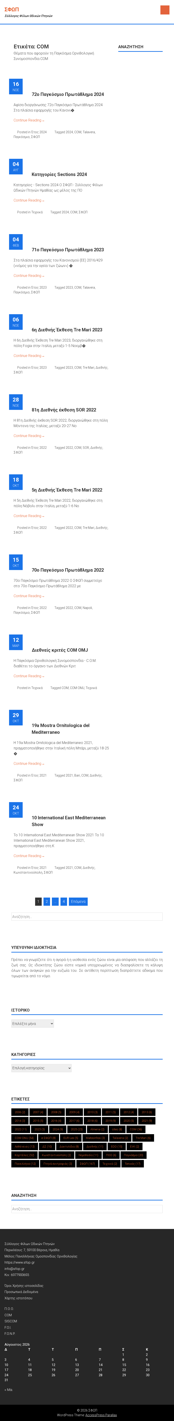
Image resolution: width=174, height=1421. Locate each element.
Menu (164, 9)
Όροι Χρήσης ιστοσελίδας (24, 1286)
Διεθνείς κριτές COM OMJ (60, 650)
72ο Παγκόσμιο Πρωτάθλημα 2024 (68, 94)
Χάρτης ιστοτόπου (18, 1298)
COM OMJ (77, 688)
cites (117, 1129)
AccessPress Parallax (101, 1415)
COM (77, 132)
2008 (56, 1112)
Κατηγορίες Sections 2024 (59, 174)
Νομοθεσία (88, 1155)
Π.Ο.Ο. (9, 1309)
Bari (77, 775)
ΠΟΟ (111, 1155)
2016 (56, 1120)
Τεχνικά (37, 212)
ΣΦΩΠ (12, 9)
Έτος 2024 (39, 132)
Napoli (87, 608)
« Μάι (8, 1390)
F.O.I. (8, 1328)
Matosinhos (95, 1138)
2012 (128, 1112)
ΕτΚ (134, 1146)
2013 (147, 1112)
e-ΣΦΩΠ (48, 1138)
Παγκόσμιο (22, 137)
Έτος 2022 (39, 447)
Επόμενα (78, 901)
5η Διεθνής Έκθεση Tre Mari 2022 (67, 490)
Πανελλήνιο (25, 1163)
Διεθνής (102, 367)
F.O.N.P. (10, 1334)
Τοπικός (132, 1163)
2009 (74, 1112)
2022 (69, 447)
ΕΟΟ (116, 1146)
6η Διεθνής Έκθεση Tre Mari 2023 (67, 330)
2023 (69, 287)
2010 (92, 1112)
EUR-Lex (70, 1138)
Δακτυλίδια (69, 1146)
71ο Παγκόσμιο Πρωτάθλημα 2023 (68, 249)
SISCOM (11, 1321)
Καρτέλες (24, 1155)
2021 (69, 775)
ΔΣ (47, 1146)
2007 (38, 1112)
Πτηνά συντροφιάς (58, 1163)
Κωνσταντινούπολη (28, 872)
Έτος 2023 (39, 287)
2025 (77, 1129)
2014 (20, 1120)
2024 (69, 132)
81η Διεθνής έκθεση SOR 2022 (64, 410)
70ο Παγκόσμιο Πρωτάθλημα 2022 (68, 570)
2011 (110, 1112)
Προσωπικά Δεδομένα (21, 1292)
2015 (38, 1120)
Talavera (89, 132)
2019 (110, 1120)
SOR (86, 447)
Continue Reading (29, 120)
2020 (128, 1120)
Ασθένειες (25, 1146)
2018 (92, 1120)
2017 (74, 1120)
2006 (20, 1112)
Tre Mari (88, 367)
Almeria (97, 1129)
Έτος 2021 (39, 775)
